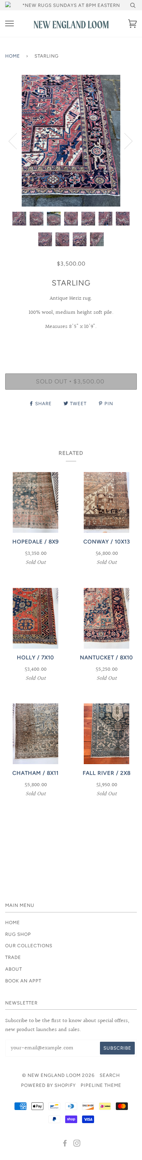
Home (12, 56)
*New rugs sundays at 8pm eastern (71, 5)
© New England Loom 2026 (58, 1075)
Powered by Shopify (48, 1085)
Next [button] (124, 140)
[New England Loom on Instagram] (77, 1144)
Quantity (71, 344)
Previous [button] (17, 140)
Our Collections (28, 945)
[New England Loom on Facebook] (65, 1144)
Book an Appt (23, 980)
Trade (13, 957)
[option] (71, 141)
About (13, 969)
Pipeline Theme (101, 1085)
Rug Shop (18, 934)
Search (110, 1075)
